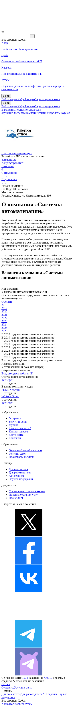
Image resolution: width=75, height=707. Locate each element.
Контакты (15, 438)
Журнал (65, 112)
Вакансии (7, 109)
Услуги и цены (18, 421)
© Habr (5, 684)
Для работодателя (20, 472)
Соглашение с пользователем (27, 491)
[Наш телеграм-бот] (28, 674)
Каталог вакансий (20, 428)
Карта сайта (16, 434)
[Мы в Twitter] (28, 534)
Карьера (19, 703)
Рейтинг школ (17, 453)
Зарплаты (54, 112)
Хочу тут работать (12, 162)
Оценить (6, 301)
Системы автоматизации (16, 153)
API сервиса (16, 475)
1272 (25, 677)
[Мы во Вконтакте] (28, 590)
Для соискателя (18, 469)
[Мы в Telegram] (28, 646)
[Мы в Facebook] (28, 562)
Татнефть (7, 380)
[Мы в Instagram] (28, 618)
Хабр (4, 703)
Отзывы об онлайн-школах (25, 450)
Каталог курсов (18, 431)
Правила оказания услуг (24, 494)
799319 (48, 677)
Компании (31, 112)
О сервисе (15, 418)
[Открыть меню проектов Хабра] (2, 31)
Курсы (28, 703)
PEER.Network (10, 389)
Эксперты (19, 112)
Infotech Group (10, 396)
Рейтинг (43, 112)
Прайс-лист (16, 497)
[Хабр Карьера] (15, 36)
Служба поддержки (21, 479)
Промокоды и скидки (22, 456)
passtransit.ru (8, 159)
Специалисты (22, 109)
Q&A (11, 703)
